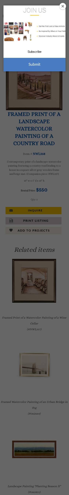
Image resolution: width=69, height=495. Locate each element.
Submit (34, 64)
